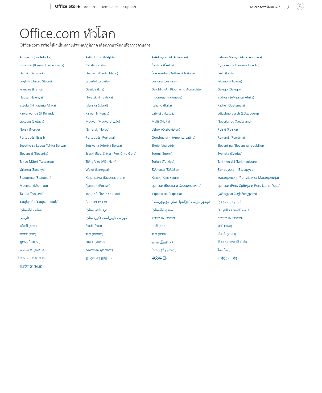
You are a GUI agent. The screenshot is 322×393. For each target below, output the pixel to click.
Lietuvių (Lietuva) (32, 121)
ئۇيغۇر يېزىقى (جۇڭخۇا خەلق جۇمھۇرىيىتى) (181, 201)
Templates (110, 6)
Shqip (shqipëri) (163, 145)
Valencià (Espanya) (32, 169)
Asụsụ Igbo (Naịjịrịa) (101, 57)
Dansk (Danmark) (32, 73)
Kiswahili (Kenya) (97, 113)
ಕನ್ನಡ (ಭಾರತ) (32, 250)
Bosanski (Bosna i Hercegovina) (42, 65)
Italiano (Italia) (162, 105)
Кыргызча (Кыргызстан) (105, 177)
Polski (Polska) (228, 129)
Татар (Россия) (31, 193)
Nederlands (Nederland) (235, 121)
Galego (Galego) (229, 89)
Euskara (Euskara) (164, 81)
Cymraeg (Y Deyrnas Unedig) (238, 65)
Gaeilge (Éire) (95, 89)
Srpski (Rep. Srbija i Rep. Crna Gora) (111, 153)
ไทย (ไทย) (224, 250)
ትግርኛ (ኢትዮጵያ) (163, 217)
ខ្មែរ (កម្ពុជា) (32, 258)
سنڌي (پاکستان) (162, 209)
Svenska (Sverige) (230, 153)
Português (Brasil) (32, 137)
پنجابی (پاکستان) (31, 209)
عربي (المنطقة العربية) (233, 209)
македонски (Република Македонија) (248, 177)
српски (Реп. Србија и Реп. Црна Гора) (249, 185)
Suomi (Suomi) (162, 153)
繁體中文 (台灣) (31, 266)
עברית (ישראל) (96, 201)
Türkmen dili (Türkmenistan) (237, 161)
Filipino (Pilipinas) (230, 81)
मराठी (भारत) (159, 225)
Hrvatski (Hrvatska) (99, 97)
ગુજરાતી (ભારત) (30, 241)
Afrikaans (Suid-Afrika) (35, 57)
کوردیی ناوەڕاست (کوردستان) (106, 217)
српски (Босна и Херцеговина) (176, 185)
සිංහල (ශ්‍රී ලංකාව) (164, 250)
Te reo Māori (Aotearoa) (37, 161)
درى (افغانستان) (96, 209)
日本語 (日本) (227, 258)
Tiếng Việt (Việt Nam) (101, 161)
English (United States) (36, 81)
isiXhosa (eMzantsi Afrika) (236, 97)
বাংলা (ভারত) (159, 233)
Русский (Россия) (98, 185)
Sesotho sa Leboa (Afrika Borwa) (43, 145)
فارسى (24, 217)
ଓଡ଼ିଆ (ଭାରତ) (95, 241)
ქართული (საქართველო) (237, 193)
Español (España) (98, 81)
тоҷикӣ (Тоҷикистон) (103, 193)
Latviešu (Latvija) (163, 113)
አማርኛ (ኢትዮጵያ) (230, 217)
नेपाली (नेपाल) (94, 225)
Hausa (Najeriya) (31, 97)
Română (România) (231, 137)
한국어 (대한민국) (98, 258)
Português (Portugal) (101, 137)
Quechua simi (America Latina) (173, 137)
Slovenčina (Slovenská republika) (241, 145)
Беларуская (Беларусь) (236, 169)
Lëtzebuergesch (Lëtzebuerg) (238, 113)
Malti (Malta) (161, 121)
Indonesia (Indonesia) (167, 97)
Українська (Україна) (167, 193)
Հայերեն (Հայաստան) (39, 201)
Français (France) (31, 89)
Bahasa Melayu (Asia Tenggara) (240, 57)
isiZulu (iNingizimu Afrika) (38, 105)
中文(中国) (159, 258)
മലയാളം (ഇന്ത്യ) (99, 250)
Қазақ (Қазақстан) (165, 177)
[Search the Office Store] (289, 6)
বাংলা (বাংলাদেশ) (94, 233)
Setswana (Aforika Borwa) (104, 145)
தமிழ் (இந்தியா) (162, 241)
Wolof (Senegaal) (98, 169)
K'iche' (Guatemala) (231, 105)
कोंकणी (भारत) (28, 225)
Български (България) (35, 177)
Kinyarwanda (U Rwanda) (37, 113)
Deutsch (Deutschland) (102, 73)
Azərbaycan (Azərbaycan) (170, 57)
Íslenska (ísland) (97, 105)
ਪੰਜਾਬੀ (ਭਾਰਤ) (227, 233)
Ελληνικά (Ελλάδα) (165, 169)
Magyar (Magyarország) (103, 121)
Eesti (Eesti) (226, 73)
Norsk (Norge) (30, 129)
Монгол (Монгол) (34, 185)
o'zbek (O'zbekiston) (166, 129)
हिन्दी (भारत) (225, 225)
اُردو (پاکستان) (229, 201)
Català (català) (96, 65)
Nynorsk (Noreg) (97, 129)
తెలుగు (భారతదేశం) (232, 241)
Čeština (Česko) (163, 65)
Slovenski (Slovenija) (34, 153)
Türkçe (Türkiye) (163, 161)
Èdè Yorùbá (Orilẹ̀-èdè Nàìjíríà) (173, 73)
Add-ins (90, 6)
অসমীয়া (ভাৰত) (28, 233)
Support (129, 6)
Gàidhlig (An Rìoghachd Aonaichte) (177, 89)
